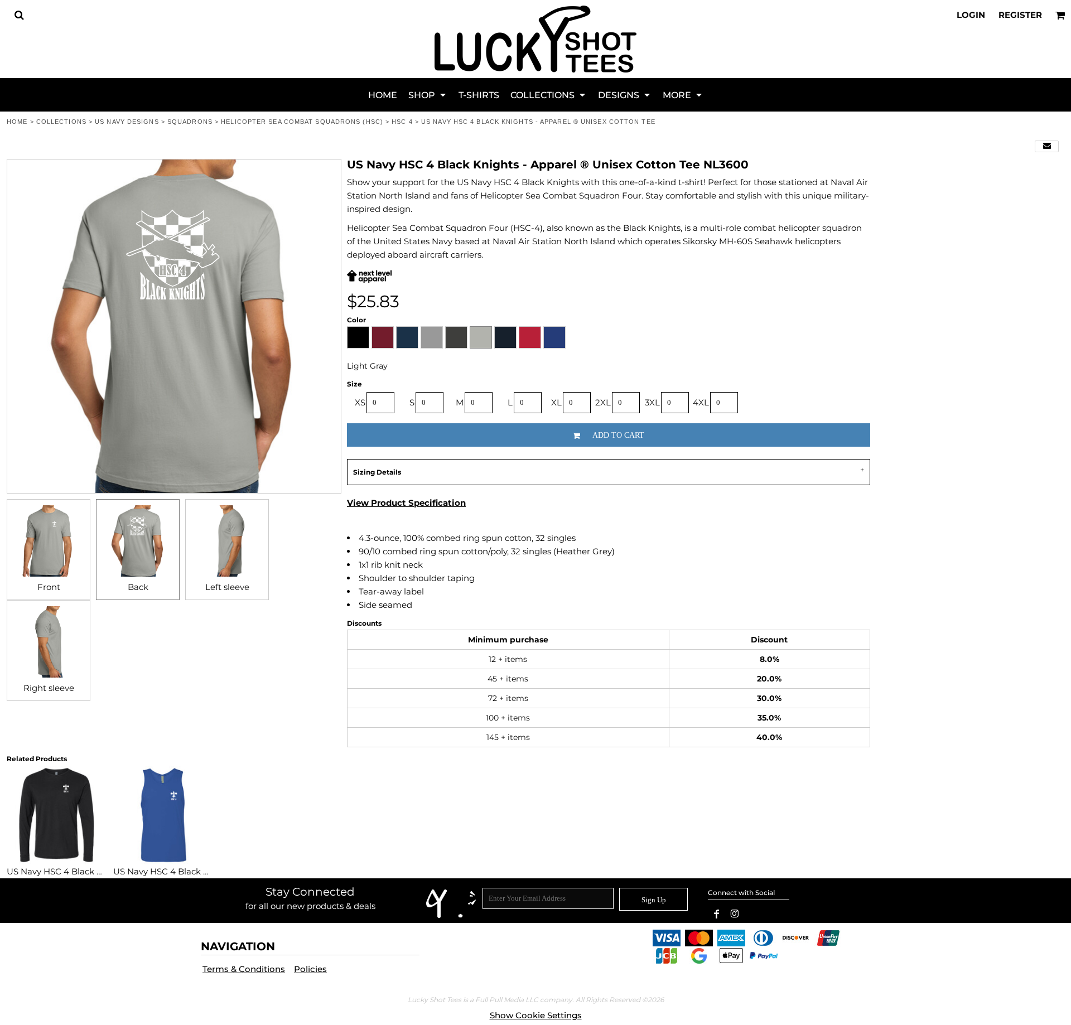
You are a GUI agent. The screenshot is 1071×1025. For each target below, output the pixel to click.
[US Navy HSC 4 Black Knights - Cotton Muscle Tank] (163, 815)
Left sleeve (227, 587)
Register (1020, 14)
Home (17, 121)
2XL (603, 402)
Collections (61, 121)
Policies (310, 969)
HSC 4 (402, 121)
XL (556, 402)
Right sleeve (48, 688)
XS (360, 402)
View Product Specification (406, 502)
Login (971, 14)
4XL (701, 402)
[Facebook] (717, 914)
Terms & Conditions (243, 969)
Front (48, 587)
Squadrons (190, 121)
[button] (19, 15)
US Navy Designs (127, 121)
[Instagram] (734, 914)
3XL (652, 402)
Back (138, 587)
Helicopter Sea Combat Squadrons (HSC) (302, 121)
